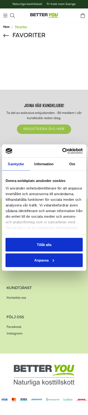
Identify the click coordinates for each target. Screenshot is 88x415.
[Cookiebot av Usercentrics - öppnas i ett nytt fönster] (63, 151)
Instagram (15, 333)
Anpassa (41, 260)
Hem (6, 27)
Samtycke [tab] (16, 164)
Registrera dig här (44, 129)
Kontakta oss (16, 298)
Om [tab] (72, 164)
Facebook (14, 327)
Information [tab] (44, 164)
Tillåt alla (44, 245)
